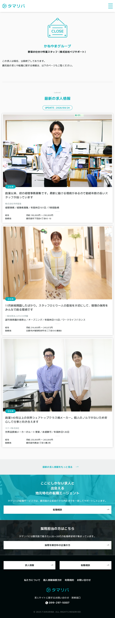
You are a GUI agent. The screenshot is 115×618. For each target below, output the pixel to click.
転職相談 (57, 509)
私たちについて (32, 579)
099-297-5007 (59, 602)
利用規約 (69, 579)
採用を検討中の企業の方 (57, 545)
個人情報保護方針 (52, 579)
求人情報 (29, 565)
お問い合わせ (84, 579)
